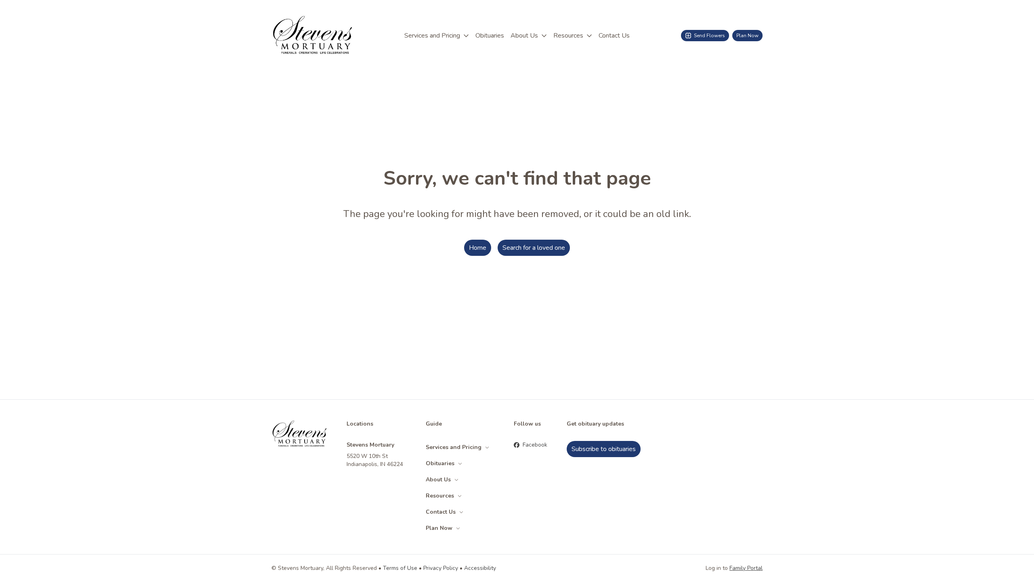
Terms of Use (400, 568)
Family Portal (746, 568)
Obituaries (489, 35)
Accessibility (480, 568)
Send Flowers (709, 35)
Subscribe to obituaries (604, 449)
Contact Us (614, 35)
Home (477, 247)
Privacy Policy (440, 568)
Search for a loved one (533, 247)
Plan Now (747, 35)
